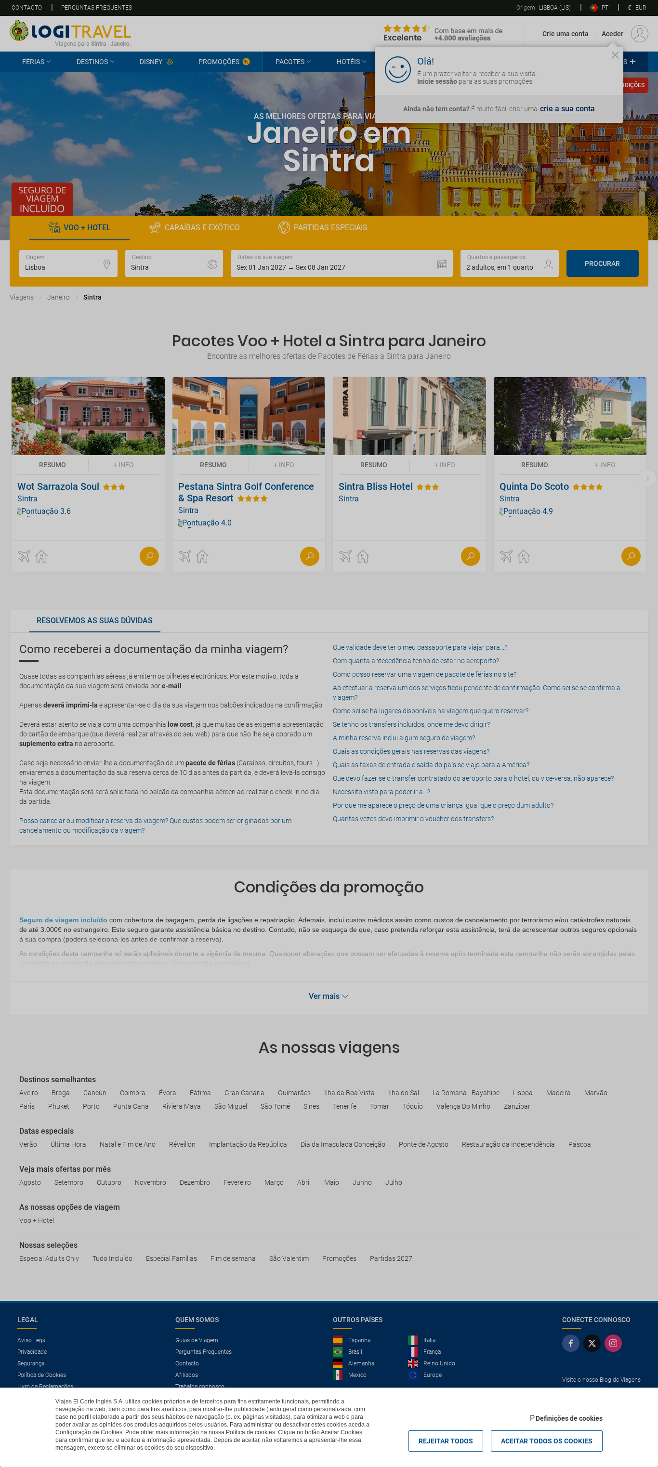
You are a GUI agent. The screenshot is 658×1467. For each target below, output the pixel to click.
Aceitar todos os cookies (546, 1441)
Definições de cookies (569, 1418)
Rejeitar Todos (446, 1441)
